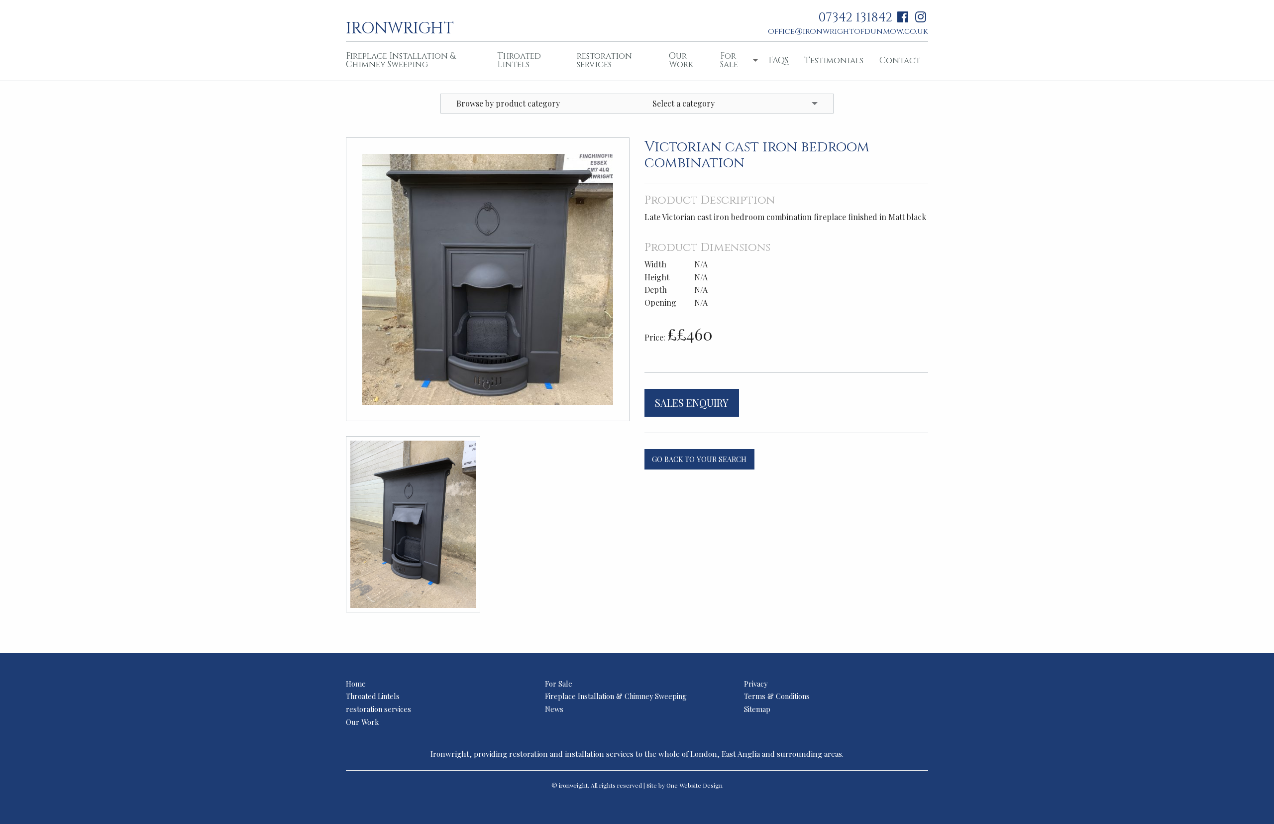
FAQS (778, 60)
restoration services (604, 60)
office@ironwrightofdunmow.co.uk (848, 31)
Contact (899, 60)
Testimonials (833, 60)
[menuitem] (413, 61)
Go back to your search (699, 459)
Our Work (681, 60)
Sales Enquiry (692, 402)
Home (356, 684)
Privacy (755, 684)
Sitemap (757, 709)
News (554, 709)
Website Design (701, 785)
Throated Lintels (519, 60)
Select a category (683, 103)
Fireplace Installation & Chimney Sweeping (400, 60)
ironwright (400, 27)
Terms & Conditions (777, 696)
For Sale (729, 60)
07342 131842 (855, 17)
